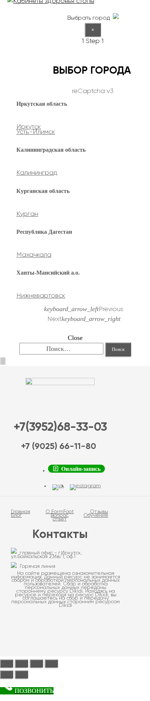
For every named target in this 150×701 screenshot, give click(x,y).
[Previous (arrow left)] (6, 674)
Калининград (37, 173)
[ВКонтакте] (58, 487)
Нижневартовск (40, 296)
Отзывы (99, 511)
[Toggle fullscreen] (36, 663)
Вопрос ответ (59, 517)
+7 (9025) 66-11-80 (58, 446)
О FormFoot (60, 511)
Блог (16, 515)
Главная (20, 511)
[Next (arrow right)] (21, 674)
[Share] (21, 663)
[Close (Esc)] (6, 663)
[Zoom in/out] (51, 663)
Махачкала (33, 255)
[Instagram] (85, 487)
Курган (27, 214)
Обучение (95, 515)
